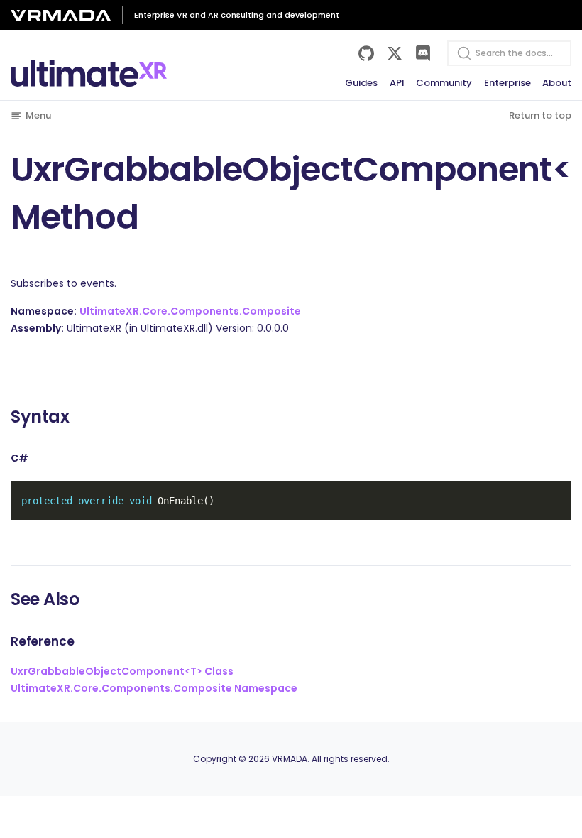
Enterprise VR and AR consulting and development (236, 15)
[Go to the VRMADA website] (66, 15)
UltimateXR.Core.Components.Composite (190, 311)
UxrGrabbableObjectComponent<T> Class (122, 671)
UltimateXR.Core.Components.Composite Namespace (154, 688)
